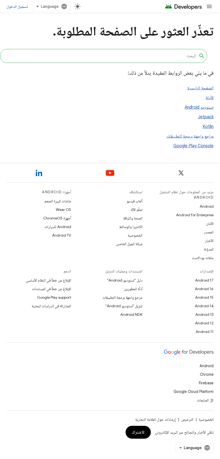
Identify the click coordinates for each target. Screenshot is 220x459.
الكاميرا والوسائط (130, 226)
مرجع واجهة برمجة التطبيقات (122, 297)
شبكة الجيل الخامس (129, 243)
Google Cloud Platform (194, 391)
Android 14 (204, 306)
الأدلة (210, 97)
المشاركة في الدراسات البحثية (51, 306)
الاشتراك (138, 432)
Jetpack (206, 117)
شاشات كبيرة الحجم (58, 201)
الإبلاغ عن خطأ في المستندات (51, 288)
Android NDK (131, 314)
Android (207, 206)
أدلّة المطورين (133, 288)
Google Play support (54, 297)
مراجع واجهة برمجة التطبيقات (190, 136)
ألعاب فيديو (134, 201)
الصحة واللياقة (132, 218)
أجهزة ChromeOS (57, 218)
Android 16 (204, 288)
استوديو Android (199, 107)
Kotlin (208, 126)
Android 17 (204, 280)
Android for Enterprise (195, 215)
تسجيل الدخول (17, 6)
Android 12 (204, 323)
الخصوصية (135, 235)
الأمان (210, 223)
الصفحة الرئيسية (200, 88)
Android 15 (204, 297)
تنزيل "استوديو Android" (123, 306)
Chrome (207, 374)
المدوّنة (209, 249)
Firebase (206, 383)
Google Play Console (193, 146)
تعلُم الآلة (136, 209)
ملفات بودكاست (203, 257)
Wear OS (63, 209)
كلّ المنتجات (205, 400)
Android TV (61, 235)
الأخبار (209, 240)
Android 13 (204, 314)
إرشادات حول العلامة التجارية (155, 419)
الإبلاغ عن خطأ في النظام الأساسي (48, 280)
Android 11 (205, 331)
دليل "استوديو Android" (124, 280)
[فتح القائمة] (209, 6)
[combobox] (103, 56)
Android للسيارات (58, 226)
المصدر (209, 232)
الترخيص (187, 419)
